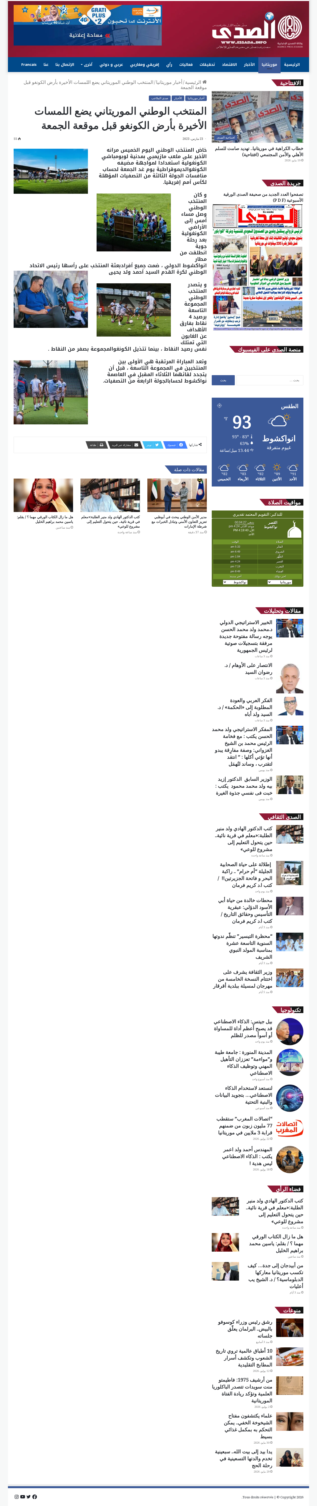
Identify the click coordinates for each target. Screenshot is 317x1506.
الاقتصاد (229, 64)
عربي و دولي (111, 64)
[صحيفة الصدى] (257, 30)
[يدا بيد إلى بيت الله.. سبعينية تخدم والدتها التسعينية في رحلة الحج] (289, 1457)
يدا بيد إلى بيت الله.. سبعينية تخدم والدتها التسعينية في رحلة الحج (243, 1458)
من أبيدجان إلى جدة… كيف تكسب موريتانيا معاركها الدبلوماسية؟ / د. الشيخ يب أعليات (275, 1275)
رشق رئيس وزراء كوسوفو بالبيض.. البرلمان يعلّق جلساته (245, 1328)
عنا (46, 64)
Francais (29, 64)
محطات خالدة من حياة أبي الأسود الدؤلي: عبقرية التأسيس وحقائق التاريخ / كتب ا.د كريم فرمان (245, 910)
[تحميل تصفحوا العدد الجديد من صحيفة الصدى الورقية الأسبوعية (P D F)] (257, 331)
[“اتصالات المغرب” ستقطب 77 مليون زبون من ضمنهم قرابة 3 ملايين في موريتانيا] (289, 1128)
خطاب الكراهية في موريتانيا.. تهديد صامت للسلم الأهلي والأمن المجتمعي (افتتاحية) (259, 151)
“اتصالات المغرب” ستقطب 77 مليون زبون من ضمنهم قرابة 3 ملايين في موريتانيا (244, 1125)
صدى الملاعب (159, 98)
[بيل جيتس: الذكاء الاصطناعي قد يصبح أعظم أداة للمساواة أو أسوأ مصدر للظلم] (289, 1031)
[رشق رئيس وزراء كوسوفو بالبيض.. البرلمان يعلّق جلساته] (289, 1327)
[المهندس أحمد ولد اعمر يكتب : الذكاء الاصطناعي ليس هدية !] (289, 1159)
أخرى (88, 64)
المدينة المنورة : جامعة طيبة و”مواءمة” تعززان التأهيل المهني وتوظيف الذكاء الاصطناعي (243, 1062)
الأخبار (249, 64)
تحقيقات (207, 64)
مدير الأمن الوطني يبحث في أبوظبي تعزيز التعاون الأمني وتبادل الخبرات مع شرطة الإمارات (179, 521)
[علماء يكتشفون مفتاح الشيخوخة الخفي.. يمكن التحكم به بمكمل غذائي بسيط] (289, 1421)
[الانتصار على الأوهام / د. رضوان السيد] (289, 677)
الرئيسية (292, 64)
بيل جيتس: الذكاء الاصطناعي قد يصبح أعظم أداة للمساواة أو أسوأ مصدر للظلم (243, 1028)
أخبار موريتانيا (169, 82)
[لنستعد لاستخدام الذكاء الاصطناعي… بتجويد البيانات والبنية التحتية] (289, 1098)
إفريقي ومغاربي (144, 64)
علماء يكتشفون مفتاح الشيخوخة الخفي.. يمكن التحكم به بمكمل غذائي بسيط (248, 1426)
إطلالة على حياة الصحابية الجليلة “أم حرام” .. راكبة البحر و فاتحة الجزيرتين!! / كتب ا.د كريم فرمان (245, 874)
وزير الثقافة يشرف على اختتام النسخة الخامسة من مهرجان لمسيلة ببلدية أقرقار (242, 979)
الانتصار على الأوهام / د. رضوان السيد (248, 668)
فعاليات (186, 64)
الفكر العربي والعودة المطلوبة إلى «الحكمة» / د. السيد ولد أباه (245, 707)
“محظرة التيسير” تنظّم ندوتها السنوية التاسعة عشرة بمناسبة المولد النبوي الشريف (242, 946)
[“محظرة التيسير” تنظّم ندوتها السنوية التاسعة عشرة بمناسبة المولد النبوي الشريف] (289, 942)
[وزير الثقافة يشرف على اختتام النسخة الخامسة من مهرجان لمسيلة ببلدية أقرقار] (289, 978)
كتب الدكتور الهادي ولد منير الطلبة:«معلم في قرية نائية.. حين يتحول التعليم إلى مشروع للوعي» (110, 521)
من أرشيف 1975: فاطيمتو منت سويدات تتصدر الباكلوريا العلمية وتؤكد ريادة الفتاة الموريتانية (242, 1390)
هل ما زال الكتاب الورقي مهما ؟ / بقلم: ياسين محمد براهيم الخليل (45, 519)
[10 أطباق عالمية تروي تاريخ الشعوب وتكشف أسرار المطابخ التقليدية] (289, 1356)
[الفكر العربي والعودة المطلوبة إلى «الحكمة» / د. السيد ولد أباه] (289, 706)
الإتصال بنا (64, 64)
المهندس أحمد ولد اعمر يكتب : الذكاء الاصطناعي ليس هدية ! (247, 1156)
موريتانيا (269, 64)
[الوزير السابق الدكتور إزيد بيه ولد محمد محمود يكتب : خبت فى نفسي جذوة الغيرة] (289, 785)
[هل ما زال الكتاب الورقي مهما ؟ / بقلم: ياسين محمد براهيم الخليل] (43, 495)
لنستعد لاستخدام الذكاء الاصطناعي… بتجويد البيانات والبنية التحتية (243, 1095)
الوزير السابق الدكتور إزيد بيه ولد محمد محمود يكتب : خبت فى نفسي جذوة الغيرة (243, 786)
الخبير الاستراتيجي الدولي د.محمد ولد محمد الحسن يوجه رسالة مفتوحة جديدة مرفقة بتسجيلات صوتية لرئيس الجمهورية (245, 636)
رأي (169, 64)
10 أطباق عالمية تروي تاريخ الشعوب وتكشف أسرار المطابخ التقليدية (244, 1357)
